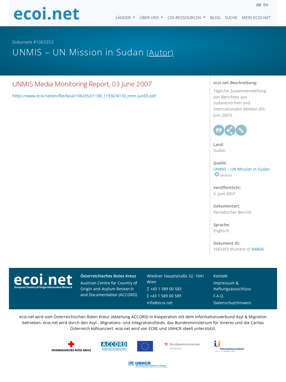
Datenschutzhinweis (232, 302)
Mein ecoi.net (256, 17)
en (265, 4)
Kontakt (220, 276)
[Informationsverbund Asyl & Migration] (227, 345)
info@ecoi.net (160, 302)
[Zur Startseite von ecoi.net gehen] (46, 13)
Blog (215, 17)
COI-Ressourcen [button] (185, 17)
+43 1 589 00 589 (165, 295)
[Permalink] (241, 130)
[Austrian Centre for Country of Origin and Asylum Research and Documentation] (114, 345)
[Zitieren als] (219, 130)
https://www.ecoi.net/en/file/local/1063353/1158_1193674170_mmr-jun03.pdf (84, 95)
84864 (257, 249)
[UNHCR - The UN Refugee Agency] (147, 364)
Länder (124, 17)
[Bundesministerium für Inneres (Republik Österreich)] (182, 345)
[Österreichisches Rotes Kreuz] (71, 345)
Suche (231, 17)
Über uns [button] (150, 17)
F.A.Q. (218, 295)
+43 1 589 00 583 (166, 288)
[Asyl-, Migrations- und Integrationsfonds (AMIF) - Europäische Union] (145, 345)
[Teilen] (230, 130)
